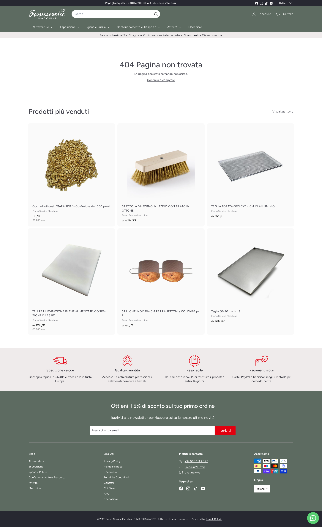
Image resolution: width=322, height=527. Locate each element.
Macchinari (195, 27)
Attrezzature (41, 27)
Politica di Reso (113, 466)
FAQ (106, 493)
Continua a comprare (161, 80)
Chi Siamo (110, 488)
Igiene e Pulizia (96, 27)
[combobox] (116, 14)
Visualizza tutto (282, 111)
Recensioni (111, 499)
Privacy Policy (112, 461)
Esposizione (68, 27)
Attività (172, 27)
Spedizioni (110, 472)
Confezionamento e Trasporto (137, 27)
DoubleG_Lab (214, 519)
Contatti (109, 482)
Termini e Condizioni (116, 477)
